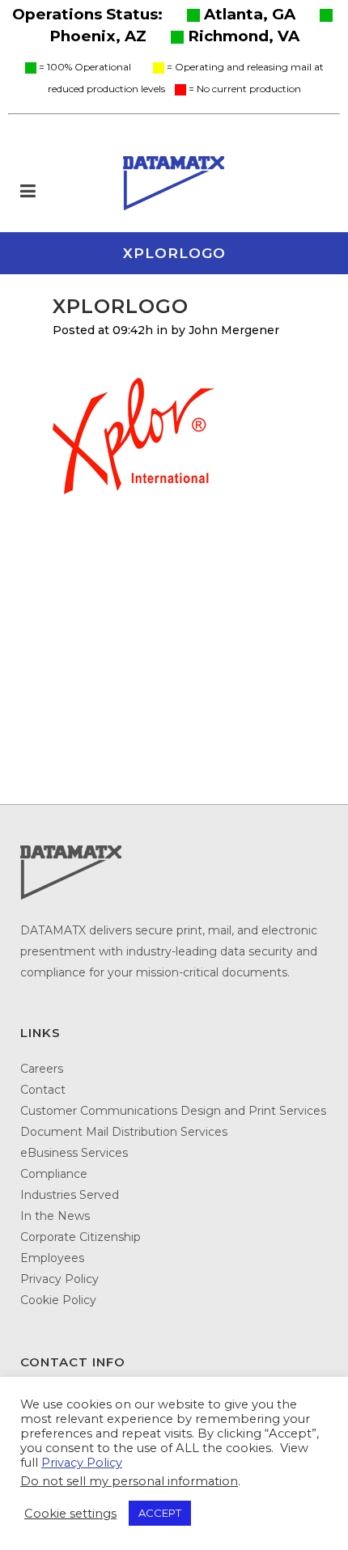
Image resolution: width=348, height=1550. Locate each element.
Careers (41, 1068)
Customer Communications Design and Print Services (173, 1110)
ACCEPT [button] (159, 1512)
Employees (52, 1258)
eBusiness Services (74, 1153)
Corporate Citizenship (80, 1237)
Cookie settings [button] (70, 1513)
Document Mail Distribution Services (123, 1131)
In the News (55, 1216)
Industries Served (69, 1195)
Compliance (53, 1174)
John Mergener (234, 330)
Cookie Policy (58, 1300)
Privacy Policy (59, 1279)
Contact (43, 1089)
